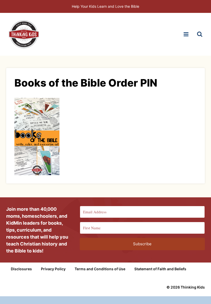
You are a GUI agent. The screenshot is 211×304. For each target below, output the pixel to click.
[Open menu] (186, 34)
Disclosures (21, 269)
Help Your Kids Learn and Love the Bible (105, 6)
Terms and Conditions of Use (100, 269)
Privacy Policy (53, 269)
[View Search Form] (200, 34)
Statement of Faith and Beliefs (160, 269)
